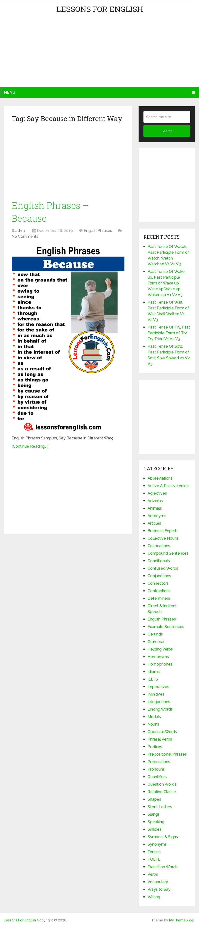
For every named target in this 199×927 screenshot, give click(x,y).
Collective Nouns (163, 538)
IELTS (153, 679)
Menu (9, 92)
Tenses (154, 852)
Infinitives (156, 694)
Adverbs (155, 500)
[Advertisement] (47, 53)
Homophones (160, 664)
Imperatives (158, 686)
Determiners (159, 598)
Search (166, 131)
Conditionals (159, 561)
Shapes (154, 799)
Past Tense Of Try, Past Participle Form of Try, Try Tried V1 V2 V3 (169, 333)
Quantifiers (157, 776)
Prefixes (155, 746)
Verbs (153, 874)
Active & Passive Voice (168, 485)
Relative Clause (162, 791)
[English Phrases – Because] (68, 338)
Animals (155, 508)
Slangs (154, 814)
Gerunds (155, 634)
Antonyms (157, 515)
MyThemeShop (181, 920)
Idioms (154, 671)
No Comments (25, 236)
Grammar (156, 641)
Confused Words (163, 568)
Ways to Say (159, 889)
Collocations (159, 546)
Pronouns (156, 769)
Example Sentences (166, 626)
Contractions (159, 591)
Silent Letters (160, 806)
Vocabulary (158, 882)
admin (20, 230)
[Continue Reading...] (30, 446)
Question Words (162, 784)
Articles (154, 523)
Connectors (158, 583)
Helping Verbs (160, 649)
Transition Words (163, 867)
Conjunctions (159, 576)
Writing (154, 897)
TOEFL (154, 859)
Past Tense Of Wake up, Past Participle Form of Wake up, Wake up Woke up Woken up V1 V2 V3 (166, 283)
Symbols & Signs (163, 837)
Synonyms (157, 844)
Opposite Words (162, 731)
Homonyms (158, 656)
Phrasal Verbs (160, 739)
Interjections (159, 701)
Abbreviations (160, 478)
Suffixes (154, 829)
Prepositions (159, 761)
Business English (162, 531)
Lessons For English (99, 9)
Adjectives (157, 493)
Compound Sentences (168, 553)
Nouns (153, 724)
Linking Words (160, 709)
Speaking (156, 822)
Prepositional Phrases (167, 754)
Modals (154, 716)
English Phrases (98, 230)
